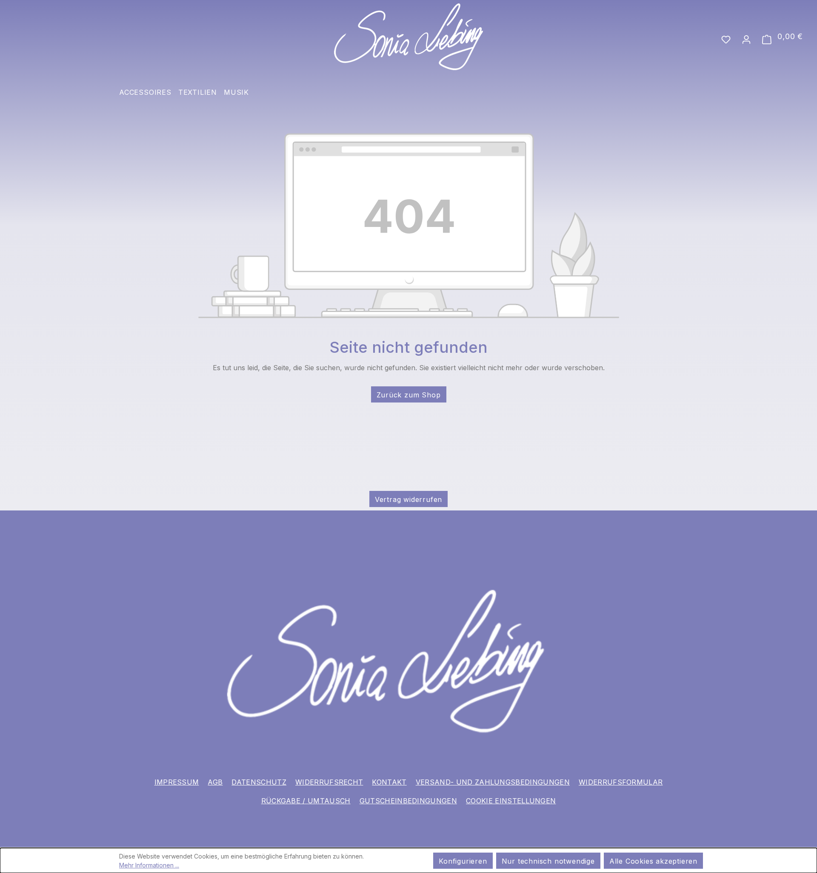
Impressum (176, 782)
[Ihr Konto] (746, 39)
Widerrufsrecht (329, 782)
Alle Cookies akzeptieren (653, 861)
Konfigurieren (463, 861)
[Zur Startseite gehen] (408, 36)
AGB (215, 782)
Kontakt (389, 782)
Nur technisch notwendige (548, 861)
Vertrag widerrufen (408, 499)
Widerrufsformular (621, 782)
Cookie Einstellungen (511, 800)
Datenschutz (258, 782)
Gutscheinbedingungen (408, 800)
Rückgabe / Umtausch (306, 800)
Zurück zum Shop (409, 395)
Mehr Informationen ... (149, 865)
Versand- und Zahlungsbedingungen (493, 782)
